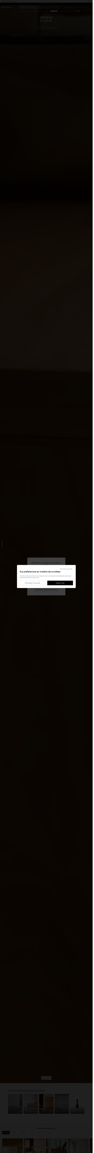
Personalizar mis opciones (32, 583)
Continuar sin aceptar (66, 569)
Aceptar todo (60, 583)
